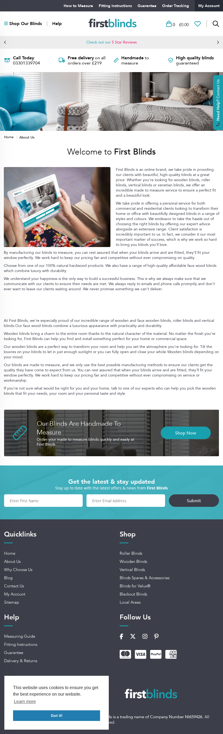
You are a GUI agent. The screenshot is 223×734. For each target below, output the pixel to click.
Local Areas (130, 602)
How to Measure (78, 6)
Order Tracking (175, 6)
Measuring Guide (19, 636)
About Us (12, 561)
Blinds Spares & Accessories (144, 577)
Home (9, 137)
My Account (208, 6)
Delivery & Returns (20, 660)
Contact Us (14, 586)
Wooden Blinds (133, 561)
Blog (8, 577)
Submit (194, 500)
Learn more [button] (25, 701)
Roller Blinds (131, 553)
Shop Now (185, 432)
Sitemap (11, 602)
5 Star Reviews (124, 42)
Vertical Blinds (132, 569)
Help (57, 23)
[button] (5, 42)
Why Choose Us (18, 569)
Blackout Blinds (133, 594)
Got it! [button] (57, 715)
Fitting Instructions (115, 6)
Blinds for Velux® (135, 586)
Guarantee (147, 6)
